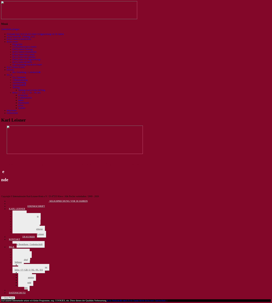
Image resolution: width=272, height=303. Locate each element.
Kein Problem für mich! (117, 300)
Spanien (21, 108)
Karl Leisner (12, 41)
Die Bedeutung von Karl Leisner (27, 64)
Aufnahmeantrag (19, 80)
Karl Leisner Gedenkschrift (19, 39)
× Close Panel (8, 298)
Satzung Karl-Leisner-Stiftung (31, 90)
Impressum (12, 110)
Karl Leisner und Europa (23, 54)
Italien (21, 100)
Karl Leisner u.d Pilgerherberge (26, 59)
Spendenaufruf (19, 85)
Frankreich (23, 95)
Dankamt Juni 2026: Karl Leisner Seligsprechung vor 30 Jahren (35, 34)
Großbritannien (25, 97)
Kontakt (10, 69)
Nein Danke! (134, 300)
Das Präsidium (19, 77)
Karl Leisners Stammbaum (24, 52)
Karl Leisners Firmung (22, 49)
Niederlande (23, 103)
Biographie (17, 44)
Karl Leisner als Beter (22, 62)
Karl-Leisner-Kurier (16, 67)
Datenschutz (12, 113)
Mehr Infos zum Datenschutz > (153, 300)
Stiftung (16, 87)
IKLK (9, 75)
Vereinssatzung (19, 82)
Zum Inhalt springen (10, 29)
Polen (20, 105)
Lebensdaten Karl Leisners (24, 47)
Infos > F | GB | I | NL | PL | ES (26, 92)
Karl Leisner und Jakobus (23, 57)
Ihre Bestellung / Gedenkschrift (26, 72)
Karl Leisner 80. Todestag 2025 (21, 36)
